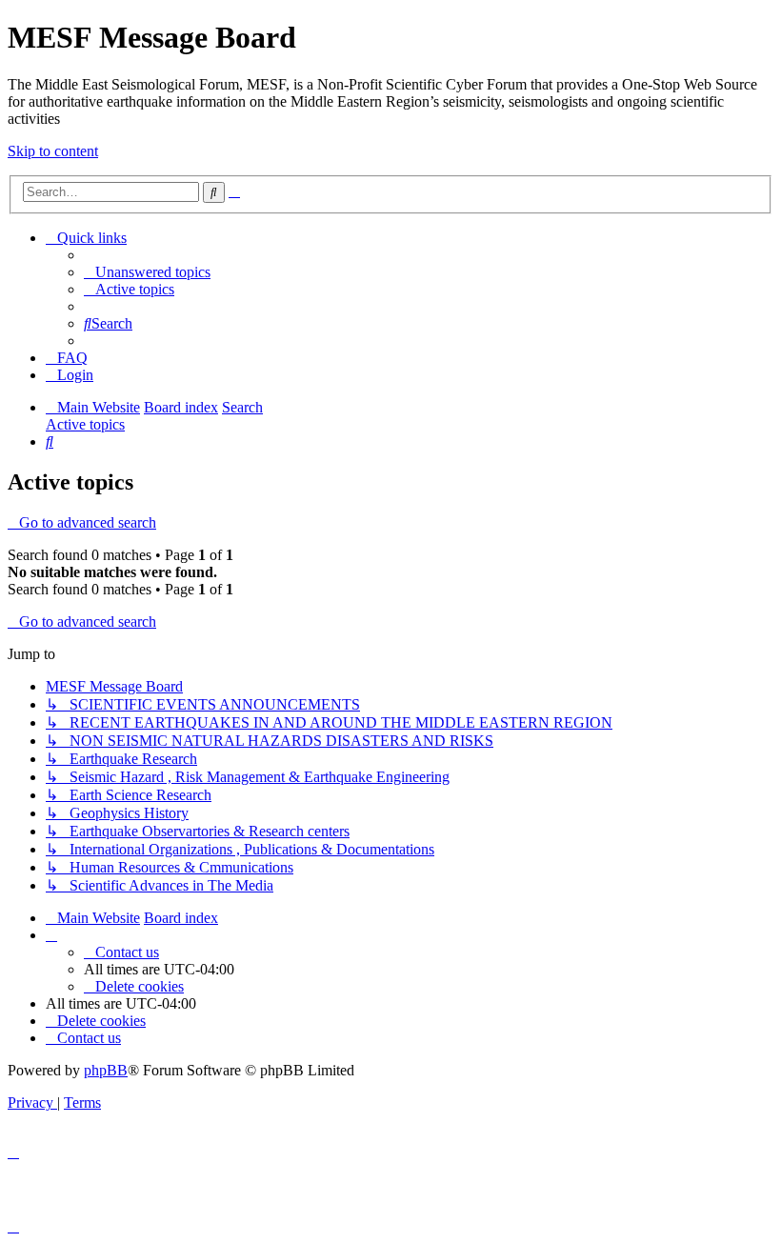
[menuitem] (147, 272)
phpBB (106, 1070)
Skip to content (53, 151)
